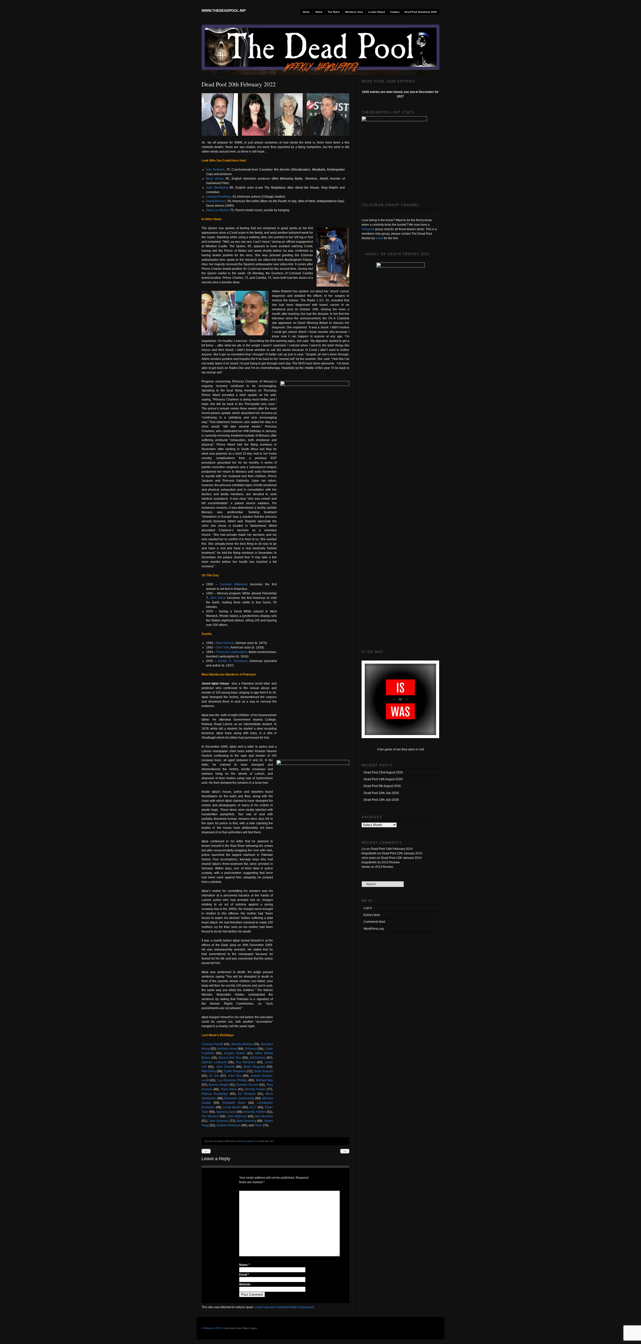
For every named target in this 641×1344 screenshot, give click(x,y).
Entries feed (372, 915)
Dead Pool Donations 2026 (421, 12)
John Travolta (226, 1066)
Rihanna (251, 1048)
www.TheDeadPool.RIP (224, 11)
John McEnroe (237, 1116)
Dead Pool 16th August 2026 (383, 779)
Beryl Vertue (214, 178)
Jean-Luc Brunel (217, 210)
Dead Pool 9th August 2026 (382, 786)
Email (244, 1274)
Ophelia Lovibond (215, 1062)
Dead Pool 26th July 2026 (381, 793)
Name (244, 1265)
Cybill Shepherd (235, 1071)
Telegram (368, 229)
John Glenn (218, 598)
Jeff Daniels (258, 1057)
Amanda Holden (255, 1112)
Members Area (354, 12)
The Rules (334, 12)
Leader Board (376, 12)
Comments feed (374, 921)
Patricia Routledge (216, 1094)
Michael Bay (264, 1080)
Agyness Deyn (226, 1112)
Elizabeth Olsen (234, 1103)
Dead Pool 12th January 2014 (402, 853)
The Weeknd (211, 1116)
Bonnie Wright (219, 1085)
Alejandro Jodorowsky (239, 1098)
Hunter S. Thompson (232, 661)
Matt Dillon (209, 1071)
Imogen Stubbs (235, 1053)
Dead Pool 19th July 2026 (381, 799)
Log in (368, 908)
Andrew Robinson (229, 1125)
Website (245, 1284)
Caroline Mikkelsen (234, 584)
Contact (394, 12)
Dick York (222, 647)
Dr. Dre (214, 1076)
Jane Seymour (219, 1121)
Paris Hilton (229, 1089)
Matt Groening (247, 1121)
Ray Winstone (246, 1062)
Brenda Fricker (256, 1089)
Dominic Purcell (247, 1085)
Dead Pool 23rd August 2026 (383, 772)
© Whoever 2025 (211, 1328)
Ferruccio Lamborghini (231, 652)
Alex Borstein (264, 1116)
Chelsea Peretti (212, 1044)
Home (306, 12)
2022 (272, 1141)
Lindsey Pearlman (218, 196)
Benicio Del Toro (230, 1057)
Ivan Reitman (215, 169)
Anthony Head (227, 1048)
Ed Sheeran (247, 1094)
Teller (258, 1125)
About (318, 12)
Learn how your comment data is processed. (285, 1307)
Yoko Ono (235, 1076)
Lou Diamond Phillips (232, 1080)
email (379, 238)
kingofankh (249, 1141)
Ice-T (253, 1107)
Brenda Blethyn (242, 1044)
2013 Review (391, 862)
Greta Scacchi (263, 1071)
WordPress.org (374, 928)
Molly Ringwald (255, 1066)
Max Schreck (225, 643)
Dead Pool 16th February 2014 (392, 849)
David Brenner (216, 201)
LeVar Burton (233, 1107)
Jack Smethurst (217, 187)
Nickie (366, 867)
